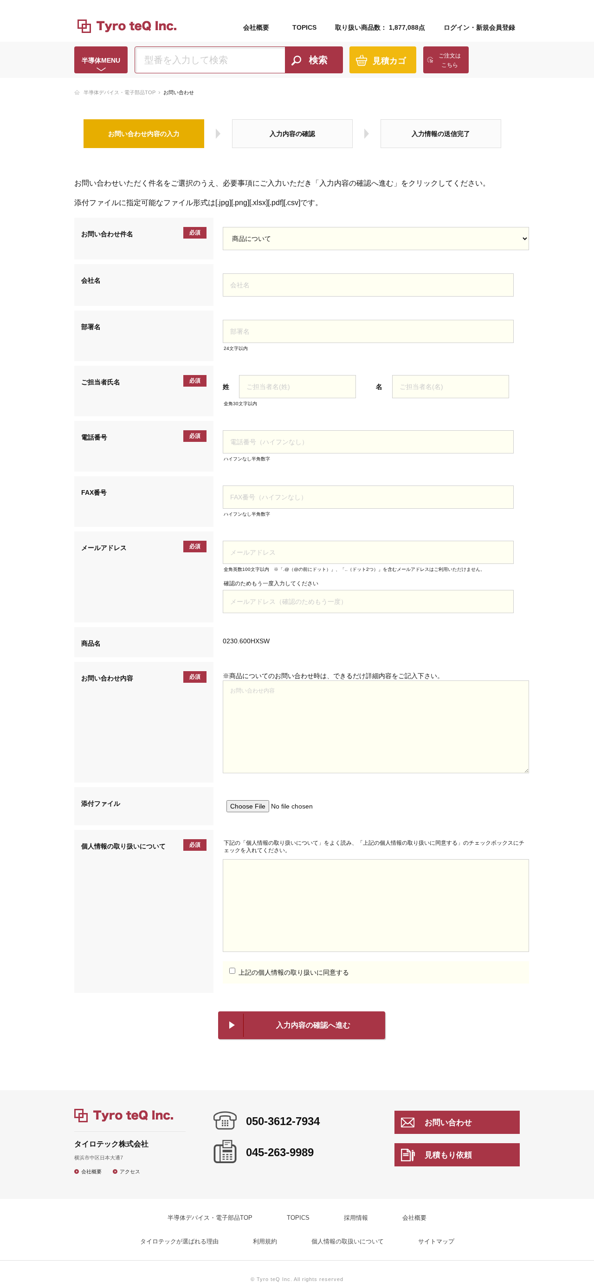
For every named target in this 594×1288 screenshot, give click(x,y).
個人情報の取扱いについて (347, 1241)
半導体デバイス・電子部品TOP (119, 92)
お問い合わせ (448, 1122)
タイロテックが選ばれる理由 (179, 1241)
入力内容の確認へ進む (313, 1025)
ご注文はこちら (450, 60)
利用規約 (265, 1241)
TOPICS (304, 27)
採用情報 (356, 1217)
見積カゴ (389, 60)
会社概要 (256, 27)
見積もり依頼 (448, 1155)
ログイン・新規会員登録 (479, 27)
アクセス (130, 1171)
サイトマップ (436, 1241)
